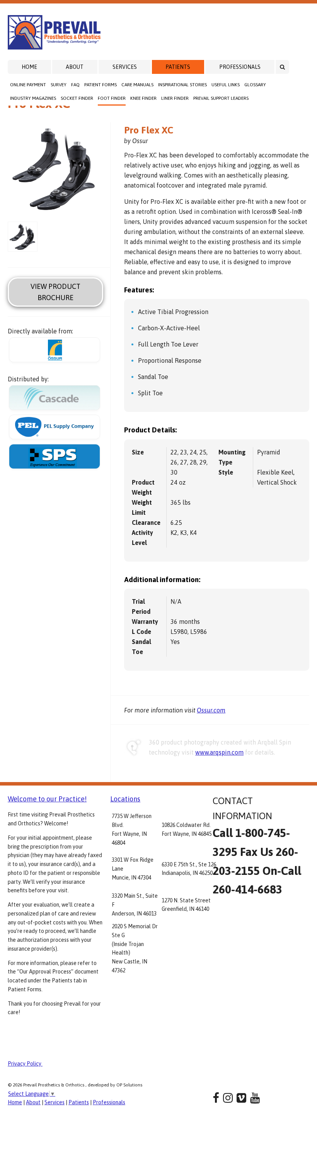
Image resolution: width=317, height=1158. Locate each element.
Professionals (240, 67)
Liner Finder (175, 98)
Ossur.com (211, 710)
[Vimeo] (241, 1098)
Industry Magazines (33, 98)
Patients (177, 67)
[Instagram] (228, 1098)
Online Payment (28, 84)
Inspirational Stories (182, 84)
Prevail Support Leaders (221, 98)
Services (124, 67)
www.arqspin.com (219, 752)
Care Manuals (137, 84)
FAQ (75, 84)
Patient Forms (100, 84)
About (75, 67)
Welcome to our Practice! (47, 799)
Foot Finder (112, 98)
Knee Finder (143, 98)
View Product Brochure (55, 292)
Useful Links (225, 84)
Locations (125, 799)
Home (29, 67)
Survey (58, 84)
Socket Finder (77, 98)
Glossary (255, 84)
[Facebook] (216, 1098)
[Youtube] (255, 1098)
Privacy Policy (25, 1064)
